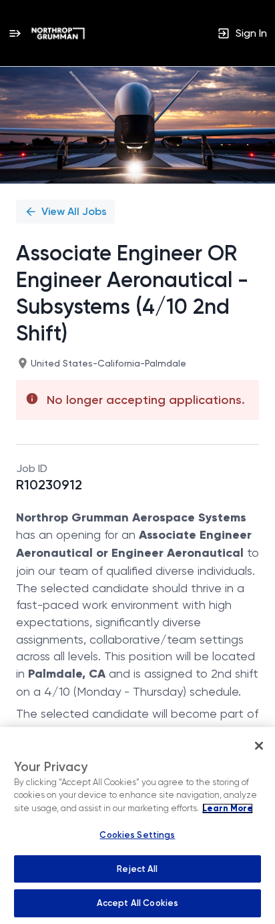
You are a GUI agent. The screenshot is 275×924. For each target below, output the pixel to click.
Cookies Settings (137, 835)
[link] (58, 33)
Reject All (137, 869)
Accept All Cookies (137, 903)
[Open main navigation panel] (14, 33)
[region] (137, 825)
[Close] (259, 745)
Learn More (227, 808)
